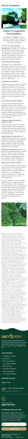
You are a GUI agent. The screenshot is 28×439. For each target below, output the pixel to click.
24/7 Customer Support (7, 402)
